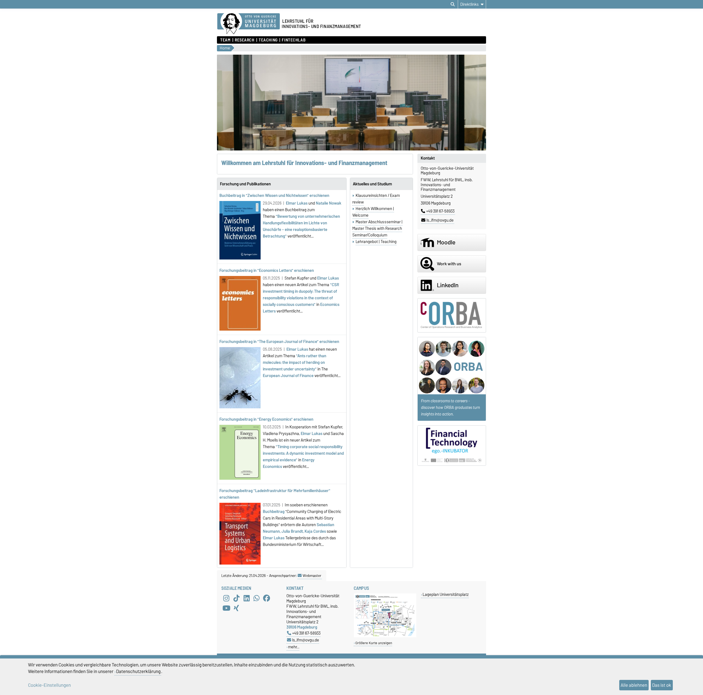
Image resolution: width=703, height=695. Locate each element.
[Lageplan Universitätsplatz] (385, 636)
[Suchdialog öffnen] (452, 4)
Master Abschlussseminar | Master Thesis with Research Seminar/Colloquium (377, 228)
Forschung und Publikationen (245, 184)
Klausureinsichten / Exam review (376, 198)
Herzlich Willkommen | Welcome (373, 212)
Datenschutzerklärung (138, 671)
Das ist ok (661, 685)
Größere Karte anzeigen (373, 643)
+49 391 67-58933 (440, 211)
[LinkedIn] (247, 598)
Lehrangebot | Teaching (376, 241)
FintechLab (294, 40)
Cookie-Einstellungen (49, 685)
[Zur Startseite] (248, 24)
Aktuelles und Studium (372, 184)
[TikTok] (236, 598)
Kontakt (428, 158)
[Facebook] (267, 598)
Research (244, 40)
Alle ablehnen (634, 685)
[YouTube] (226, 608)
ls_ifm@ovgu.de (440, 220)
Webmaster (312, 575)
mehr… (293, 646)
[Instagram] (226, 598)
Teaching (268, 40)
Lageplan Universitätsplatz (446, 594)
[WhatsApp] (256, 598)
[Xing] (236, 608)
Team (225, 40)
